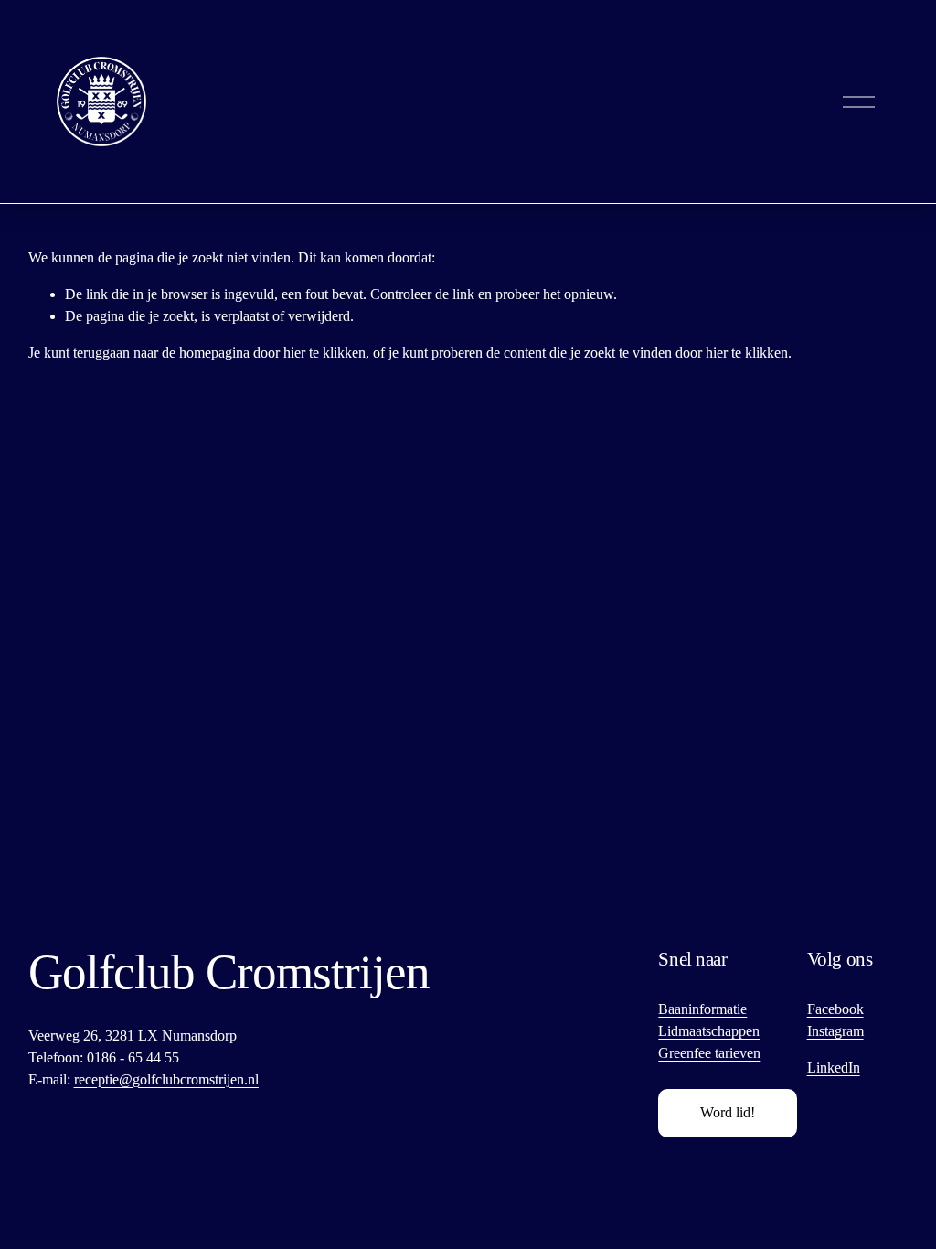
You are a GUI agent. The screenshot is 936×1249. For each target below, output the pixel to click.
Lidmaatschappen (709, 1031)
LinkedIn (833, 1067)
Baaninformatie (702, 1009)
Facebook (835, 1009)
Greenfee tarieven (709, 1053)
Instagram (835, 1031)
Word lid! (727, 1112)
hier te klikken (324, 352)
